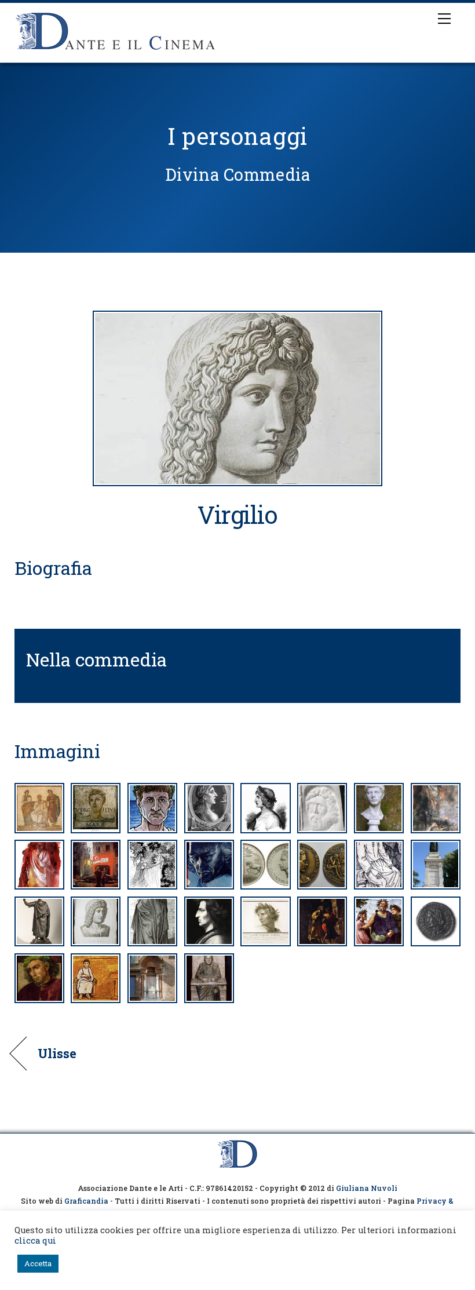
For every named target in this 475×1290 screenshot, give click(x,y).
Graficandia (86, 1200)
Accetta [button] (38, 1263)
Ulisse (57, 1053)
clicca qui (35, 1240)
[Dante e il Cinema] (115, 51)
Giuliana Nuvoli (366, 1188)
